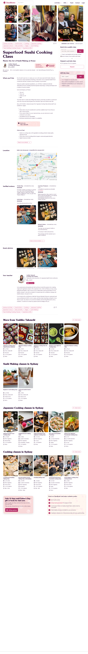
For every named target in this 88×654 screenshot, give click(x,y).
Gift (80, 76)
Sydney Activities (8, 43)
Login (83, 2)
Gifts (65, 2)
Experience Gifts (27, 48)
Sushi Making (34, 45)
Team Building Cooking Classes (12, 48)
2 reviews (41, 190)
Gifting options (11, 510)
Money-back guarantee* (57, 502)
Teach (71, 2)
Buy (80, 51)
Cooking (26, 43)
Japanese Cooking (36, 43)
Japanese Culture (8, 45)
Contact (77, 2)
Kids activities (19, 45)
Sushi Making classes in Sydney (20, 363)
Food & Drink (18, 43)
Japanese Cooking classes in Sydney (23, 407)
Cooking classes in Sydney (17, 451)
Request (72, 66)
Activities (57, 2)
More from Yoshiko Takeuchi (19, 320)
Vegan (27, 45)
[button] (60, 23)
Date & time (63, 49)
